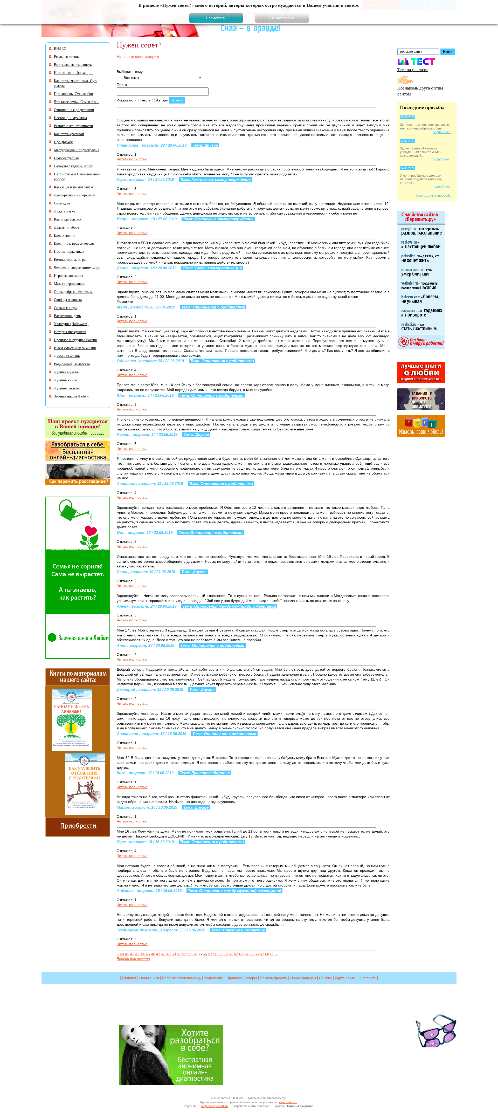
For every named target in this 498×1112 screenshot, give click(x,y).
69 (272, 954)
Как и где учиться (67, 219)
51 (179, 954)
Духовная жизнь (67, 355)
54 (194, 954)
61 (231, 954)
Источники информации (73, 72)
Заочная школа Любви (71, 396)
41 (127, 954)
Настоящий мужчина (70, 117)
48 (163, 954)
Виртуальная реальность (73, 64)
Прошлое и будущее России (75, 339)
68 (267, 954)
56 (205, 954)
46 (153, 954)
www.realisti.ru (288, 1102)
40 (122, 954)
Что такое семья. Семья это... (76, 101)
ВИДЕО (60, 48)
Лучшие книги (65, 379)
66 (257, 954)
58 (215, 954)
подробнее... (442, 132)
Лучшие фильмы (67, 388)
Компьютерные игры (70, 259)
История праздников (70, 331)
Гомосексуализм (66, 157)
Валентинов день (67, 315)
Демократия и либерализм (74, 195)
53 (189, 954)
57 (210, 954)
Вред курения (64, 235)
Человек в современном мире (77, 267)
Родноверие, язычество (72, 363)
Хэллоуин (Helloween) (71, 323)
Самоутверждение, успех (73, 165)
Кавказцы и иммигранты (73, 186)
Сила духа (62, 203)
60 (226, 954)
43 (137, 954)
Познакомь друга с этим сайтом (420, 91)
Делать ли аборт (66, 227)
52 (184, 954)
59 (220, 954)
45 (148, 954)
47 (158, 954)
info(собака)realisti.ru (214, 1106)
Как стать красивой (69, 133)
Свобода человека (68, 299)
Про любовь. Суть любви (73, 93)
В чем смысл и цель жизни (75, 347)
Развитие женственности (73, 125)
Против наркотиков (69, 251)
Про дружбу (63, 141)
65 (252, 954)
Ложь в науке (64, 211)
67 (262, 954)
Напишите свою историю (138, 56)
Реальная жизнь (66, 56)
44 (143, 954)
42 (132, 954)
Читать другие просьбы (432, 195)
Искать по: (125, 100)
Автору (161, 100)
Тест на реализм (412, 69)
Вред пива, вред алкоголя (74, 243)
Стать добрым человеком (73, 291)
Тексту (145, 100)
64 (246, 954)
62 (236, 954)
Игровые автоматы (68, 275)
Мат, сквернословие (69, 283)
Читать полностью (132, 159)
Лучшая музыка (66, 371)
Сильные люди (65, 307)
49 (169, 954)
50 (174, 954)
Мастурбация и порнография (76, 149)
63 (241, 954)
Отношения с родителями (74, 109)
